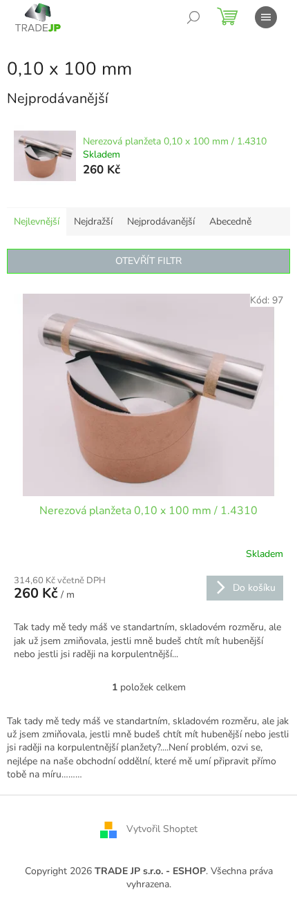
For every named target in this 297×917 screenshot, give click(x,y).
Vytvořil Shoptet (162, 828)
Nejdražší (93, 221)
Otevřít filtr (148, 260)
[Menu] (266, 17)
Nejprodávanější (161, 221)
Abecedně (230, 221)
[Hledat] (193, 17)
